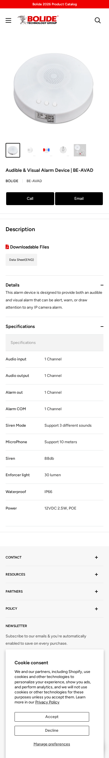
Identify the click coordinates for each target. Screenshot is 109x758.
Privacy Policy (47, 702)
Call (30, 198)
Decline (51, 730)
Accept (51, 716)
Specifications (20, 326)
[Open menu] (8, 20)
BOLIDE (12, 181)
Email (79, 198)
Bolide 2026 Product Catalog (54, 4)
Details (12, 285)
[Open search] (98, 20)
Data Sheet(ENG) (21, 260)
